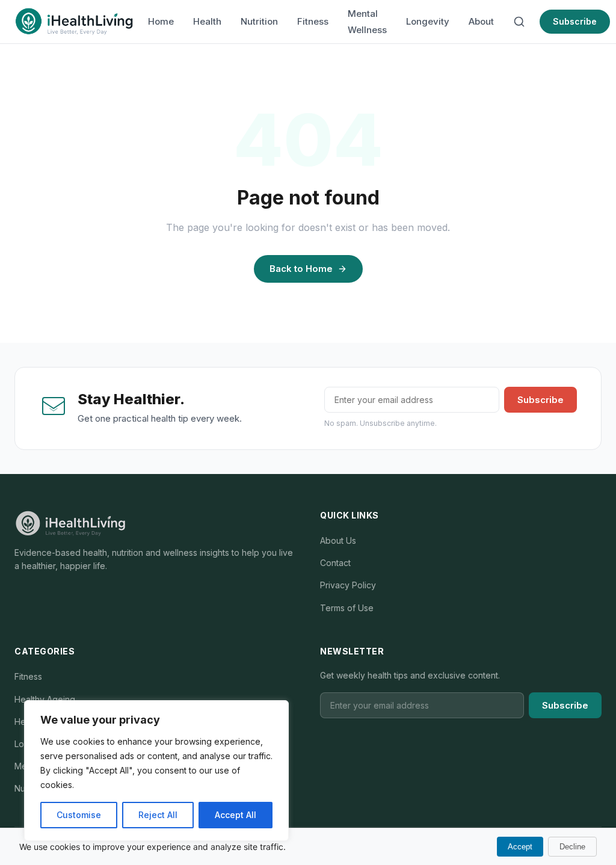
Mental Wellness (367, 21)
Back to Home (301, 268)
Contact (335, 563)
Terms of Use (347, 608)
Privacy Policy (348, 585)
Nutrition (259, 21)
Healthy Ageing (44, 699)
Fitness (312, 21)
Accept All (235, 815)
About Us (338, 540)
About (481, 21)
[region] (156, 770)
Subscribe (575, 21)
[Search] (519, 21)
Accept (520, 846)
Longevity (427, 21)
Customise (79, 815)
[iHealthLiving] (74, 21)
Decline (572, 846)
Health (207, 21)
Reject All (157, 815)
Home (161, 21)
